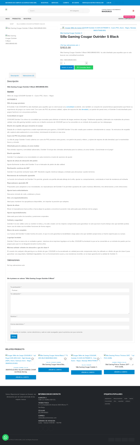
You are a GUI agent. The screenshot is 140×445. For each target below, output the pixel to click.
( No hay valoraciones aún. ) (70, 45)
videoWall (107, 403)
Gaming (21, 367)
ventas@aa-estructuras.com (92, 2)
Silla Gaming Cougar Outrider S (86, 367)
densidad (85, 109)
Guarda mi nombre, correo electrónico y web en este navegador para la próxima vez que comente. (48, 332)
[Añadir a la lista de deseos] (33, 358)
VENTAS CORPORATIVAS (126, 18)
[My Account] (125, 10)
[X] (119, 2)
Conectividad (108, 401)
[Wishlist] (128, 10)
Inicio (7, 19)
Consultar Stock (84, 67)
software (127, 401)
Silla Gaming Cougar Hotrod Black (53, 364)
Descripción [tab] (15, 75)
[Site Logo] (11, 10)
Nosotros (44, 2)
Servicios (55, 2)
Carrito (66, 2)
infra (115, 401)
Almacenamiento (118, 398)
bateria (131, 398)
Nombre (13, 316)
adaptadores (108, 398)
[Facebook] (116, 2)
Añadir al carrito (67, 67)
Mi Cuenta (75, 2)
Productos (16, 19)
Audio (125, 398)
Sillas (26, 367)
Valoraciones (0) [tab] (28, 75)
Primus (119, 362)
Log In (109, 2)
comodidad (70, 107)
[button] (83, 67)
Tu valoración (15, 294)
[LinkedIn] (122, 2)
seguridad (120, 401)
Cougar (16, 367)
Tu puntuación (15, 287)
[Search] (86, 11)
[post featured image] (20, 359)
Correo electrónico (17, 324)
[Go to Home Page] (6, 24)
